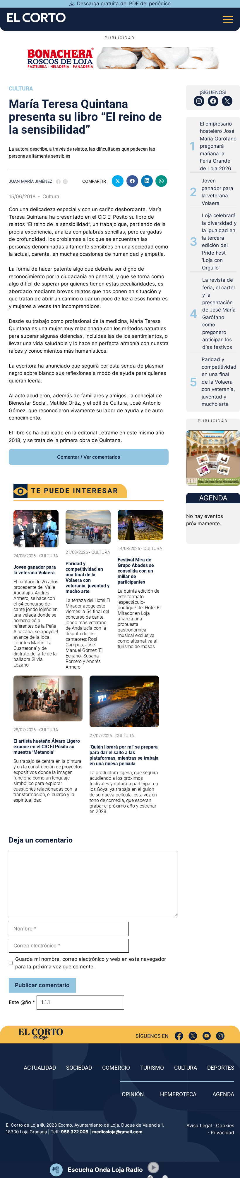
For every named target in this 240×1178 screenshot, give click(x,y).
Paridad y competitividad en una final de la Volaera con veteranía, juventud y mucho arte (219, 381)
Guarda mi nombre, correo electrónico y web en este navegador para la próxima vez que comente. (90, 963)
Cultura (21, 88)
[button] (153, 1167)
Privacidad (222, 1132)
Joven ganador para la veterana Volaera (217, 192)
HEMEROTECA (178, 1094)
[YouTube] (206, 1035)
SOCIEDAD (79, 1067)
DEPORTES (220, 1067)
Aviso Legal (199, 1125)
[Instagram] (220, 1035)
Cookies (225, 1125)
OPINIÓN (133, 1094)
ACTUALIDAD (40, 1067)
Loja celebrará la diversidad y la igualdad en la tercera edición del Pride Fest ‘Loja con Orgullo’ (219, 242)
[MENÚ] (228, 18)
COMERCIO (116, 1067)
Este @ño (22, 1002)
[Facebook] (179, 1035)
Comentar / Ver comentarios (88, 457)
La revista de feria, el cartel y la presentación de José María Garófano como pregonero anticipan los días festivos (219, 313)
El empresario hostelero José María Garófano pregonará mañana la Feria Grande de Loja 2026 (218, 146)
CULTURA (185, 1067)
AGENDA (223, 1094)
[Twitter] (192, 1035)
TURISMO (152, 1067)
